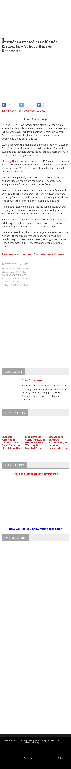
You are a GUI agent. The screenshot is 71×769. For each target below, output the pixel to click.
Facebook (29, 758)
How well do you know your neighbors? (35, 529)
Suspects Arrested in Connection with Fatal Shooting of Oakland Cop (12, 442)
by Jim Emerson (12, 110)
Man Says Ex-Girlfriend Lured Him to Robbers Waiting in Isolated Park (35, 442)
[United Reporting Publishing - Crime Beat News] (32, 657)
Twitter (61, 758)
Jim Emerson (32, 380)
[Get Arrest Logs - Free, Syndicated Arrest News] (32, 685)
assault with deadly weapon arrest (15, 270)
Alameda (25, 264)
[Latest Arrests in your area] (35, 478)
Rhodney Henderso (12, 161)
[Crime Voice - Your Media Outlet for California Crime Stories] (32, 720)
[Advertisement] (35, 327)
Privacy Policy (32, 742)
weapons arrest (20, 284)
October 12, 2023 (36, 110)
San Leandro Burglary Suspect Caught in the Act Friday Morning (58, 442)
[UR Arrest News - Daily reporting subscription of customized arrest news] (32, 706)
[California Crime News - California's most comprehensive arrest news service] (32, 695)
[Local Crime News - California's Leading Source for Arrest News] (33, 671)
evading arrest (10, 275)
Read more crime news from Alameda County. (33, 254)
